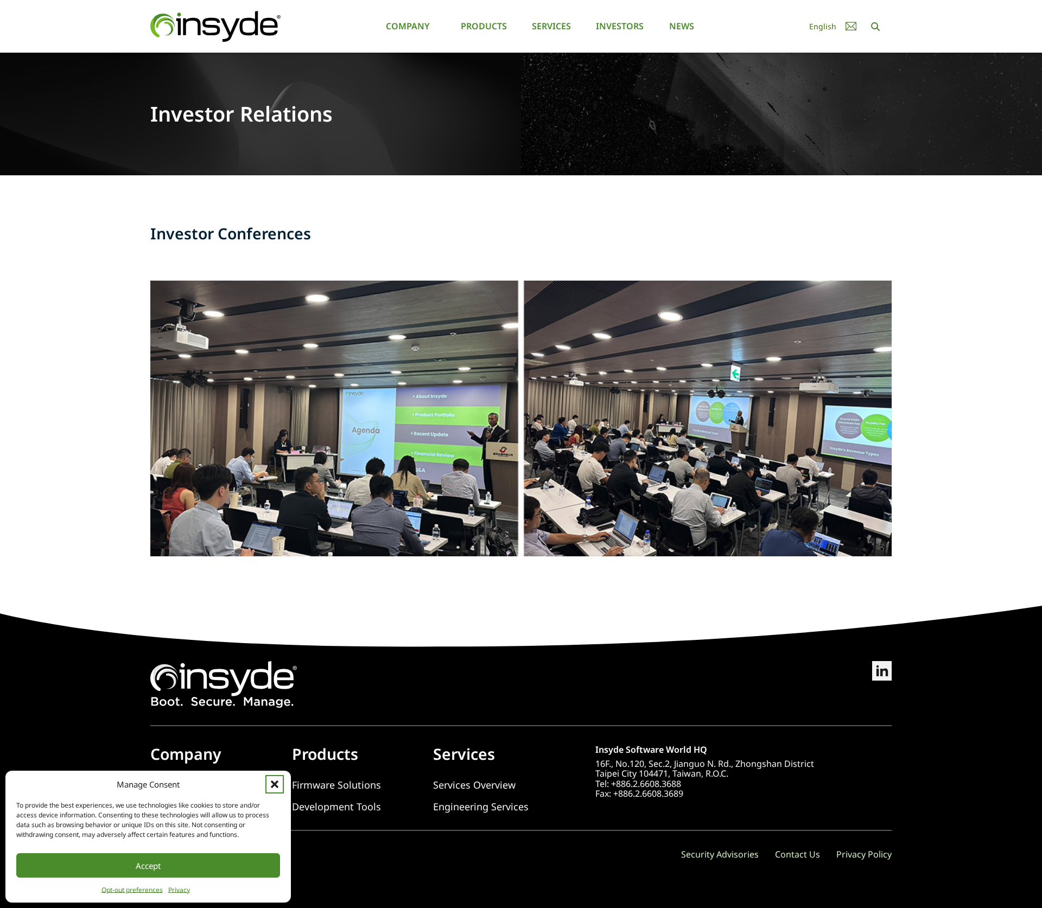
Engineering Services (481, 806)
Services (551, 26)
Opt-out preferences (132, 889)
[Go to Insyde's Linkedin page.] (882, 684)
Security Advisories (720, 854)
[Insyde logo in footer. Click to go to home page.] (223, 683)
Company (408, 26)
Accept (148, 865)
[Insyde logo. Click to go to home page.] (215, 25)
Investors (620, 26)
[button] (274, 784)
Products (484, 26)
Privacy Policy (864, 854)
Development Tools (336, 806)
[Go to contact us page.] (851, 26)
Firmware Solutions (336, 785)
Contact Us (797, 854)
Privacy (179, 889)
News (681, 26)
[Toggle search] (875, 26)
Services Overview (474, 785)
